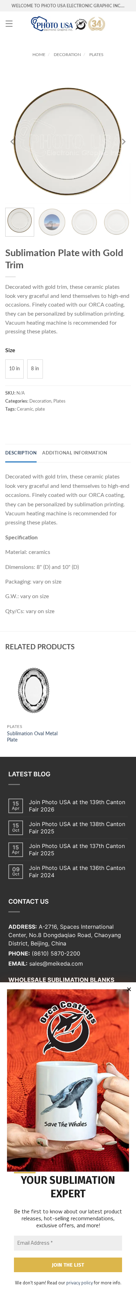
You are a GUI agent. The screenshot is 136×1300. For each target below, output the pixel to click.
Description (21, 453)
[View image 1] (19, 222)
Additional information (74, 453)
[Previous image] (12, 141)
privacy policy (79, 1282)
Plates (96, 55)
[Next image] (124, 141)
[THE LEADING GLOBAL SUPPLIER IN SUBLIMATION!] (68, 23)
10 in (14, 368)
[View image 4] (116, 222)
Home (38, 55)
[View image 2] (52, 222)
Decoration (67, 55)
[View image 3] (84, 222)
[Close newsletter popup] (129, 989)
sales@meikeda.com (56, 963)
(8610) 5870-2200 (56, 953)
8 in (35, 368)
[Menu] (9, 23)
